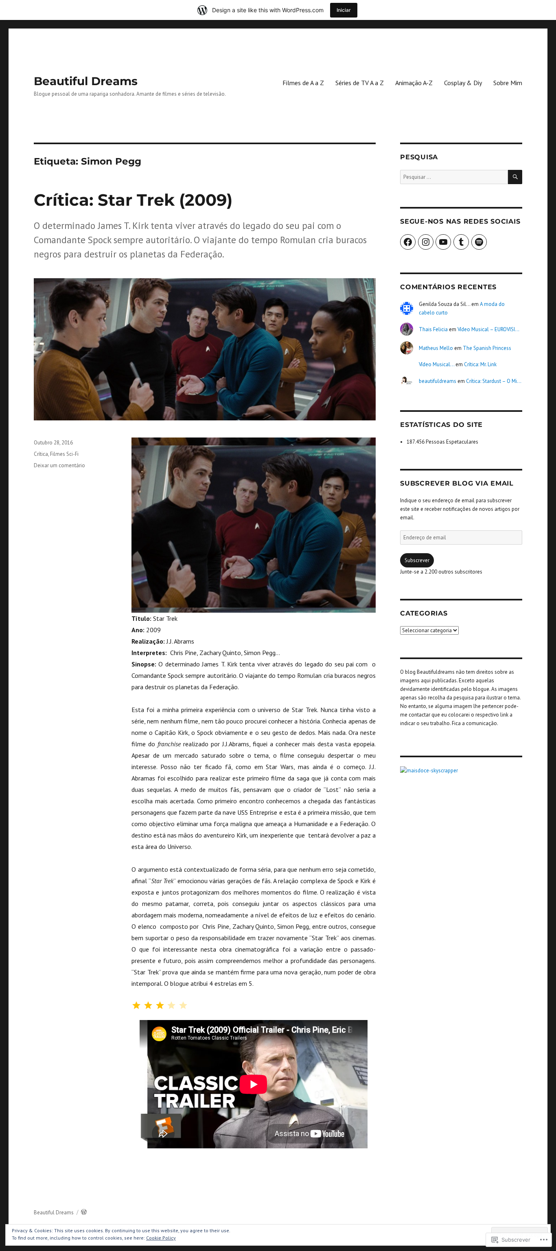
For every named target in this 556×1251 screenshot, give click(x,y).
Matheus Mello (436, 348)
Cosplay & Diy (463, 83)
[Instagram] (425, 242)
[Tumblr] (461, 242)
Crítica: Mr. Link (480, 364)
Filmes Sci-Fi (64, 454)
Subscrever (417, 560)
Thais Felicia (433, 329)
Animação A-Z (414, 83)
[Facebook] (408, 242)
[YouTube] (443, 242)
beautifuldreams (437, 381)
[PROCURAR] (515, 177)
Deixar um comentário (59, 465)
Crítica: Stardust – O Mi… (493, 381)
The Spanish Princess (487, 348)
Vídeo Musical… (436, 364)
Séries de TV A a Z (359, 83)
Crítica (41, 454)
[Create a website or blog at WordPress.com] (84, 1212)
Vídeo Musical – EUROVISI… (488, 329)
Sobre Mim (507, 83)
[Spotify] (479, 242)
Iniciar (344, 10)
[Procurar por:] (454, 177)
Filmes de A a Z (303, 83)
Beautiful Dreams (86, 81)
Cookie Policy (161, 1238)
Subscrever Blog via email (457, 483)
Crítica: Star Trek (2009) (133, 200)
